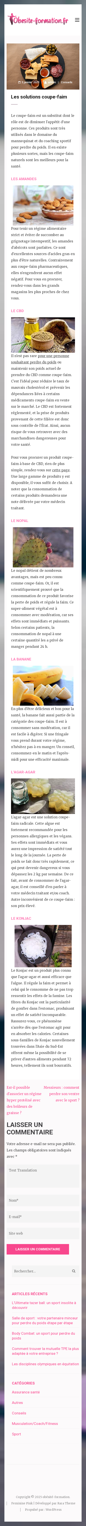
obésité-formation (56, 1497)
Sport (16, 1434)
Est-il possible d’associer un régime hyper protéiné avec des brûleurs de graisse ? (24, 1100)
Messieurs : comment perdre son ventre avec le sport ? (61, 1093)
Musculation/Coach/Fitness (35, 1423)
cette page (61, 470)
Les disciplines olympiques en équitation (45, 1364)
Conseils (66, 82)
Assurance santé (26, 1392)
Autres (17, 1402)
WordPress (54, 1510)
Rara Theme (66, 1503)
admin (52, 82)
